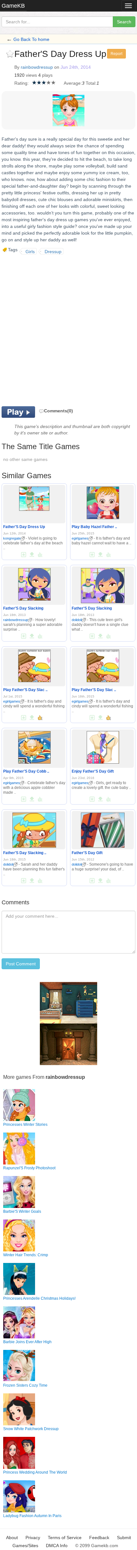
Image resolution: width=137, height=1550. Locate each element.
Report (116, 53)
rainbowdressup (37, 67)
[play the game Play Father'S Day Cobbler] (34, 746)
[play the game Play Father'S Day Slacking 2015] (34, 664)
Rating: (21, 83)
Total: (91, 83)
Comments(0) (58, 410)
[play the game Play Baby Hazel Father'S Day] (103, 501)
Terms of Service (65, 1537)
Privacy (32, 1537)
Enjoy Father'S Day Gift (93, 771)
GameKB (13, 6)
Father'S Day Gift (87, 853)
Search (124, 21)
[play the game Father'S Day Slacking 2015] (34, 828)
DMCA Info (57, 1545)
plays (47, 75)
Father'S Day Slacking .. (24, 853)
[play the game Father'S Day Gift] (103, 828)
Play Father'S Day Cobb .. (26, 771)
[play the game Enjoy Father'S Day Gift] (103, 746)
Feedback (99, 1537)
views (31, 75)
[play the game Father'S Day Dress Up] (34, 497)
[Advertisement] (68, 329)
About (12, 1537)
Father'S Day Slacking (23, 608)
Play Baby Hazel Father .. (94, 527)
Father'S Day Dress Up (24, 527)
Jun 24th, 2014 (76, 67)
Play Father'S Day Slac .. (25, 690)
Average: (73, 83)
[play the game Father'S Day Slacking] (34, 583)
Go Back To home (31, 39)
